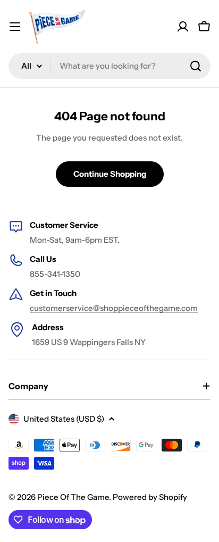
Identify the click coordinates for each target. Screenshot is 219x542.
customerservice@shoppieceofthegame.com (114, 308)
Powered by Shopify (150, 497)
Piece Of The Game (73, 497)
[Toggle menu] (15, 26)
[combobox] (109, 66)
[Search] (195, 66)
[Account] (182, 26)
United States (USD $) (63, 419)
